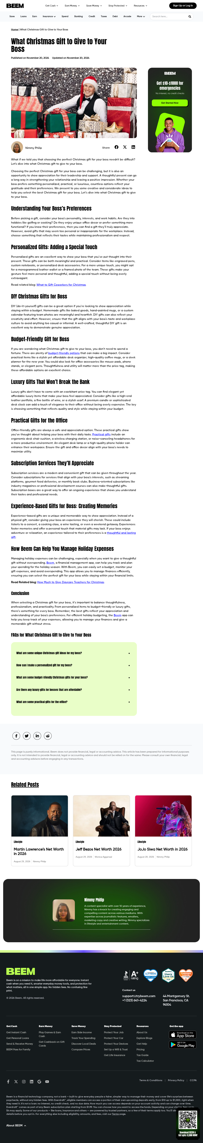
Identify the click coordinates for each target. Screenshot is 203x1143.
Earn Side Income (82, 1032)
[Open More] (144, 16)
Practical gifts (101, 434)
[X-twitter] (16, 1082)
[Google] (39, 1082)
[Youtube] (47, 1082)
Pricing (140, 1049)
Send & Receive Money (19, 1044)
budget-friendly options (64, 353)
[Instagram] (24, 1082)
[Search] (189, 16)
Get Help (142, 1044)
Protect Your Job (114, 1032)
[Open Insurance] (55, 16)
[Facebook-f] (8, 1082)
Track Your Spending (83, 1038)
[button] (116, 147)
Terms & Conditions (150, 1080)
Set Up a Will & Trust (116, 1049)
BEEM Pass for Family (18, 1049)
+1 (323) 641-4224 (134, 1000)
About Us (142, 1032)
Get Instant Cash (16, 1032)
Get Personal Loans (17, 1038)
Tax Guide (142, 1055)
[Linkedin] (31, 1082)
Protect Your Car (113, 1038)
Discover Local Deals (84, 1044)
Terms (115, 1114)
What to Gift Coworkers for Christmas (61, 284)
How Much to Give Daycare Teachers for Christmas (70, 582)
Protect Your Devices (116, 1044)
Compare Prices (81, 1049)
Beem (50, 562)
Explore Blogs (144, 1038)
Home (14, 29)
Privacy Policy (176, 1080)
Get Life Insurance (114, 1055)
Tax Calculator (145, 1061)
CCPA (193, 1080)
